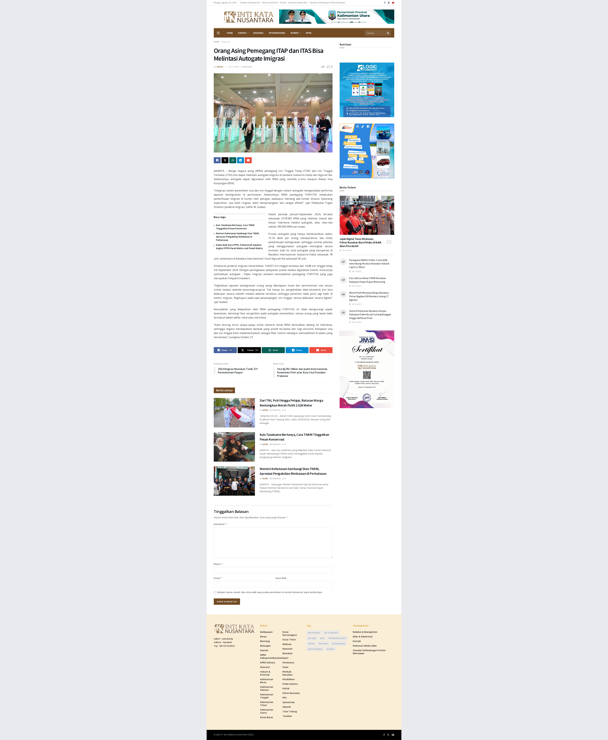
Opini (308, 32)
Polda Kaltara (290, 683)
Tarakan (287, 716)
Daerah (242, 32)
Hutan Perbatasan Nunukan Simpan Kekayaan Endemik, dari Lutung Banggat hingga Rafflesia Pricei (370, 314)
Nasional (258, 32)
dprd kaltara (314, 632)
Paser (285, 667)
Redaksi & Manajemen (250, 2)
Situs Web (281, 578)
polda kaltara (338, 643)
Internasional (277, 32)
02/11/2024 (234, 66)
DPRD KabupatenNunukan (271, 656)
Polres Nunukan (291, 693)
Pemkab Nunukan (287, 673)
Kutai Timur (289, 639)
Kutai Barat (266, 717)
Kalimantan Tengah (266, 696)
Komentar (220, 524)
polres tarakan (315, 649)
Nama (218, 563)
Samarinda (288, 702)
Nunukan (287, 653)
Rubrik (295, 32)
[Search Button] (388, 33)
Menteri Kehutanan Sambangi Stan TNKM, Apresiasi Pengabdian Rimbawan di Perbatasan (238, 236)
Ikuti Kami (345, 44)
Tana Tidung (289, 711)
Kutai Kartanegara (289, 633)
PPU (284, 697)
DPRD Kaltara (267, 662)
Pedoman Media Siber (298, 2)
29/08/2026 (276, 410)
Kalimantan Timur (266, 704)
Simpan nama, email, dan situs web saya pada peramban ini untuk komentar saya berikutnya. (270, 592)
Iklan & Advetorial (270, 2)
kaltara (311, 643)
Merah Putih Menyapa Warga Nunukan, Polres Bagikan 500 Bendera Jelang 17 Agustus (369, 296)
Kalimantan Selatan (266, 688)
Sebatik (286, 706)
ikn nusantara (331, 632)
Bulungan (265, 645)
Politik (285, 688)
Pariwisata (288, 662)
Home (230, 32)
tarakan (330, 649)
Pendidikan (288, 679)
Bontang (265, 641)
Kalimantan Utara (266, 711)
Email (218, 578)
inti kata (312, 638)
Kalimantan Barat (266, 681)
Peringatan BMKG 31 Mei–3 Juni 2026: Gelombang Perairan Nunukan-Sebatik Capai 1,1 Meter (369, 263)
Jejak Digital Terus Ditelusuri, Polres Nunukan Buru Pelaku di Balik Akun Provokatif (360, 242)
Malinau (286, 644)
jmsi (322, 638)
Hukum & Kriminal (265, 673)
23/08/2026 (276, 444)
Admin (220, 66)
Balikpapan (266, 631)
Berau (263, 636)
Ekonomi (265, 667)
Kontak (283, 2)
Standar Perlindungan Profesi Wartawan (327, 2)
